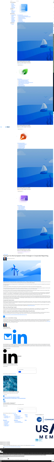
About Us (12, 3)
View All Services (20, 65)
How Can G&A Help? (7, 375)
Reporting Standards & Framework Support (24, 16)
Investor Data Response (21, 207)
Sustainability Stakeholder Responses (13, 21)
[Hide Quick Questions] (1, 455)
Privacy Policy (14, 373)
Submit (20, 411)
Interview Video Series (21, 145)
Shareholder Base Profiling (22, 209)
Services (15, 414)
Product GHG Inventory (21, 85)
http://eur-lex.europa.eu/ (31, 305)
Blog (26, 420)
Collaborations (6, 425)
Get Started (5, 394)
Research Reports (6, 424)
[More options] (0, 451)
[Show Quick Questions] (2, 455)
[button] (27, 461)
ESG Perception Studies (21, 206)
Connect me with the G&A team (19, 456)
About (4, 414)
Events (26, 414)
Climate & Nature (17, 416)
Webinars (16, 420)
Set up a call (48, 321)
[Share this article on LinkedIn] (10, 356)
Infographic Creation (21, 148)
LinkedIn (12, 24)
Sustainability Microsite (21, 146)
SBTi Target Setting (21, 84)
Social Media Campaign (21, 147)
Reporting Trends (6, 421)
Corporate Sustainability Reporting (23, 15)
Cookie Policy (12, 446)
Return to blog (6, 254)
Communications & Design (21, 143)
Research (5, 420)
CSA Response (20, 20)
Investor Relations (19, 205)
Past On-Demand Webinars (19, 422)
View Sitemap (33, 445)
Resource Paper (6, 422)
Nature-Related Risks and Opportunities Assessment (25, 82)
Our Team (12, 4)
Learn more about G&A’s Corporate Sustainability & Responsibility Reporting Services (15, 314)
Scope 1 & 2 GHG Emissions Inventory (23, 79)
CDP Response (20, 19)
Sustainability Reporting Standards (13, 18)
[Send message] (8, 458)
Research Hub (6, 417)
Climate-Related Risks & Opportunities (23, 81)
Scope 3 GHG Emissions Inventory (23, 80)
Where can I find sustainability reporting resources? (7, 456)
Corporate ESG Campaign (21, 144)
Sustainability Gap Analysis (22, 18)
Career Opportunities (7, 416)
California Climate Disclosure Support (23, 83)
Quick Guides (6, 423)
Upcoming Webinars (18, 421)
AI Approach (5, 446)
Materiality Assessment (21, 17)
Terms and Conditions (17, 446)
